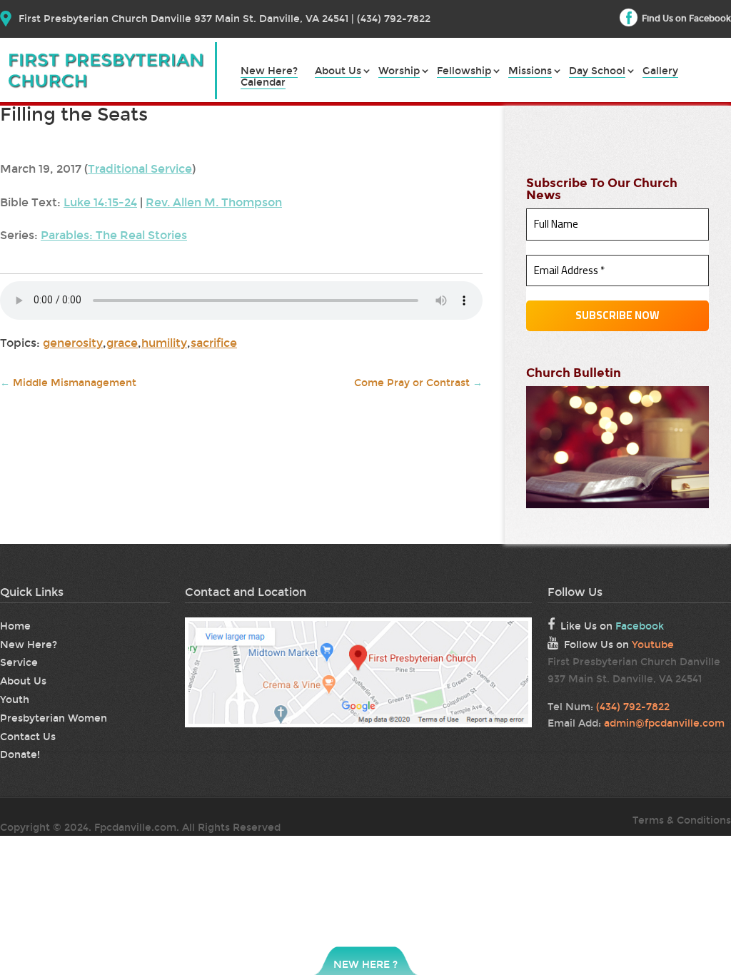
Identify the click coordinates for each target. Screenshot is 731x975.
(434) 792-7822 (633, 707)
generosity (73, 343)
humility (164, 343)
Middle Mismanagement (68, 383)
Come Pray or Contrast (418, 383)
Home (15, 626)
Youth (14, 700)
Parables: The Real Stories (114, 235)
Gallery (660, 71)
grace (122, 343)
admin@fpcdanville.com (664, 723)
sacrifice (214, 343)
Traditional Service (140, 169)
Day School (597, 71)
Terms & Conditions (681, 820)
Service (19, 663)
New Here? (269, 71)
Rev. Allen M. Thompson (214, 202)
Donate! (20, 755)
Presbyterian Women (53, 718)
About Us (338, 71)
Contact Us (28, 737)
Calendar (263, 83)
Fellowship (464, 71)
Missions (530, 71)
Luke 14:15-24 (100, 202)
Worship (399, 71)
